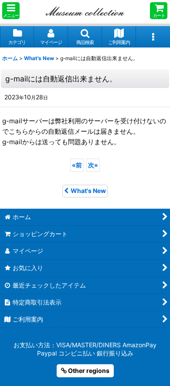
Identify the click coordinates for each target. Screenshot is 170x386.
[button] (11, 10)
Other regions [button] (88, 370)
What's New (88, 190)
